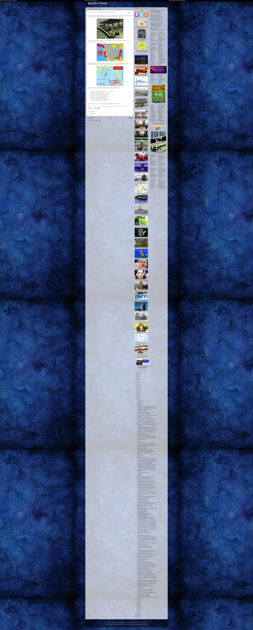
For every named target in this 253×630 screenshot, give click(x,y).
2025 (138, 373)
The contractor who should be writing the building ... (146, 485)
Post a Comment (92, 113)
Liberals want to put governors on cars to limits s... (146, 521)
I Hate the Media (161, 112)
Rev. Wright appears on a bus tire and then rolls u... (146, 466)
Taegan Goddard (161, 107)
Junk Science (160, 161)
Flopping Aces (160, 37)
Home (110, 118)
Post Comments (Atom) (97, 120)
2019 (138, 382)
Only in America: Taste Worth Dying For (144, 416)
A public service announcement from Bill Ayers (145, 517)
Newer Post (90, 118)
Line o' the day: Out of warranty (142, 472)
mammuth (136, 622)
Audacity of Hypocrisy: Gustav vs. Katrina (144, 590)
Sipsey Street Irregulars (162, 170)
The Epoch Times (153, 44)
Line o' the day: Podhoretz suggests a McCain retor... (146, 551)
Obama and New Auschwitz (154, 15)
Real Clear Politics (161, 121)
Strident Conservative (161, 55)
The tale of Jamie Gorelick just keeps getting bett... (146, 436)
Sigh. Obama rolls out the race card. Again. (145, 556)
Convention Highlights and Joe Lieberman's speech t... (147, 580)
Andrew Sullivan (161, 108)
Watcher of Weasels (161, 175)
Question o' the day (140, 475)
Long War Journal (153, 161)
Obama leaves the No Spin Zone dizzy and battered (146, 520)
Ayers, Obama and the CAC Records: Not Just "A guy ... (147, 596)
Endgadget (152, 184)
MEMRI (159, 118)
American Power (153, 169)
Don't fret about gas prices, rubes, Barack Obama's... (146, 481)
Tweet (129, 12)
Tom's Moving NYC (161, 185)
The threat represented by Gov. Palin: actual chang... (146, 563)
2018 (138, 384)
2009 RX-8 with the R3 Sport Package (144, 409)
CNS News (152, 39)
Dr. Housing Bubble (161, 79)
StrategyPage (152, 162)
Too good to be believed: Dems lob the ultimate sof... (146, 566)
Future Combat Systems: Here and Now (144, 532)
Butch (138, 533)
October (139, 403)
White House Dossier (153, 83)
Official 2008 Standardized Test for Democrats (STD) (146, 461)
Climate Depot (160, 156)
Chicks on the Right (161, 33)
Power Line (152, 59)
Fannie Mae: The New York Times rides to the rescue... (147, 460)
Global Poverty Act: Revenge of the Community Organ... (147, 437)
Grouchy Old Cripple (153, 112)
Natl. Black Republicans (162, 169)
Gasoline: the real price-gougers (143, 500)
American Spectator (153, 34)
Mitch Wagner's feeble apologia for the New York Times (147, 529)
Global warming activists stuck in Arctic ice (144, 572)
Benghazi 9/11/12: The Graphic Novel (156, 19)
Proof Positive (152, 117)
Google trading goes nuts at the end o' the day (145, 412)
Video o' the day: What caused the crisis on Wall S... (146, 430)
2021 (138, 379)
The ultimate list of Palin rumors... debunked (145, 545)
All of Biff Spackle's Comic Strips (142, 365)
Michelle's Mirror (153, 116)
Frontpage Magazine (153, 48)
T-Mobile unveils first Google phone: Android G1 (145, 451)
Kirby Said (160, 43)
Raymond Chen (152, 181)
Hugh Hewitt (152, 53)
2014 (138, 390)
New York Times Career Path (142, 530)
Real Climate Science (161, 163)
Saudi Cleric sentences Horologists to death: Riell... (146, 478)
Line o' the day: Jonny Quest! (142, 499)
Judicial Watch (152, 78)
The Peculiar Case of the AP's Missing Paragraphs (146, 469)
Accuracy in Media (161, 106)
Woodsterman (152, 121)
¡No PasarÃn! (152, 170)
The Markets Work (161, 59)
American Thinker (153, 35)
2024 (138, 375)
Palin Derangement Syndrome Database (144, 463)
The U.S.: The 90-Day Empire (155, 18)
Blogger (144, 622)
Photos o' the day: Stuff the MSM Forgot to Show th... (146, 443)
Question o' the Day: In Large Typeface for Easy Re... (146, 422)
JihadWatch (160, 113)
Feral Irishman (152, 111)
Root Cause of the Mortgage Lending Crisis (145, 476)
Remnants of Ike (140, 494)
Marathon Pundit (161, 168)
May (138, 603)
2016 (138, 387)
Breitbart (151, 38)
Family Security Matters (154, 175)
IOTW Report (160, 40)
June (138, 601)
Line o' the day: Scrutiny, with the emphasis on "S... (146, 488)
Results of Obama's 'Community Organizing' (8, 0)
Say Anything (160, 54)
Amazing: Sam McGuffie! (141, 506)
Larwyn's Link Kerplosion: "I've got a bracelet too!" (146, 424)
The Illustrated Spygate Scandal (90, 0)
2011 (138, 394)
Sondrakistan (160, 173)
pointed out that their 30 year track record (105, 87)
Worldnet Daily (160, 63)
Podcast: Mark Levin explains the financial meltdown (146, 464)
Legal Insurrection (161, 44)
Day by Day (152, 108)
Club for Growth (161, 78)
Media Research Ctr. (161, 116)
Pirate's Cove (160, 50)
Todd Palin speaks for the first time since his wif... (146, 557)
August (139, 598)
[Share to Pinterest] (99, 108)
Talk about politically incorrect (142, 515)
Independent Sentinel (161, 39)
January (139, 609)
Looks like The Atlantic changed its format (144, 547)
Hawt (138, 548)
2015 (138, 388)
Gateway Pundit (152, 49)
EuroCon (151, 45)
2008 (138, 399)
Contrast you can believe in (142, 457)
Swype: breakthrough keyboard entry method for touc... (147, 524)
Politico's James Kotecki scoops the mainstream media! (147, 508)
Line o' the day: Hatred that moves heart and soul (146, 538)
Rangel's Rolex (140, 470)
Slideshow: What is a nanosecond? (143, 535)
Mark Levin (152, 55)
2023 (138, 376)
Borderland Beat (153, 156)
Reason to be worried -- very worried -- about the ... (146, 419)
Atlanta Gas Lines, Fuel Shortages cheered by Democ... (147, 445)
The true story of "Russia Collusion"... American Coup (142, 39)
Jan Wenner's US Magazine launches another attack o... (147, 577)
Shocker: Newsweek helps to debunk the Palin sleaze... (147, 526)
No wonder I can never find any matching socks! (145, 589)
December (139, 400)
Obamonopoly (139, 473)
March (139, 606)
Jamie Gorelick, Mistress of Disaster (143, 490)
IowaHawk (152, 113)
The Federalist (152, 60)
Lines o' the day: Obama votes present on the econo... (146, 467)
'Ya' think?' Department (141, 442)
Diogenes (151, 107)
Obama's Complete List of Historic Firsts (156, 22)
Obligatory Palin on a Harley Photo (143, 568)
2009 (138, 397)
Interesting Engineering (154, 185)
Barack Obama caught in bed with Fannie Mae (145, 484)
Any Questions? (140, 455)
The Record (152, 163)
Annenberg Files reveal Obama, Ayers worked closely (146, 592)
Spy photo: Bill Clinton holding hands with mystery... (146, 427)
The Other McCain (161, 60)
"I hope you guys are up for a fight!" (143, 514)
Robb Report (152, 186)
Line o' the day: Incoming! (141, 448)
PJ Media (151, 58)
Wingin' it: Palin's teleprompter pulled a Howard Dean (146, 565)
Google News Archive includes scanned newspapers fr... (147, 527)
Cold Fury (152, 173)
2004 (138, 615)
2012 (138, 393)
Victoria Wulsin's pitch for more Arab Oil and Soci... (146, 574)
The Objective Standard (162, 58)
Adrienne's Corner (153, 168)
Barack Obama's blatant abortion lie (143, 434)
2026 (138, 372)
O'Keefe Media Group (153, 79)
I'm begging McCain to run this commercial (144, 586)
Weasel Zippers (152, 64)
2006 (138, 612)
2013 (138, 391)
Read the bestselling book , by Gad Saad (141, 51)
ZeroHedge (160, 83)
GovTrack (152, 77)
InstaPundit (152, 54)
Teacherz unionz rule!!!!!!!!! (142, 509)
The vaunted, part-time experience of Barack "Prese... (146, 550)
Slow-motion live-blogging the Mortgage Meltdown (146, 407)
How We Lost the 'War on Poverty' (155, 25)
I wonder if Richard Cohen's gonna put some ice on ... (146, 406)
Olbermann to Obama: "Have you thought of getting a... (147, 523)
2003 (138, 617)
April (138, 604)
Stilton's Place (152, 118)
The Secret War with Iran (141, 541)
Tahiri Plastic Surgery (161, 186)
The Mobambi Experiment (142, 512)
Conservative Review (153, 40)
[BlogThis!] (96, 108)
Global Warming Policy (162, 157)
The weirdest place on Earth (142, 544)
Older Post (129, 118)
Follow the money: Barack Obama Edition (144, 452)
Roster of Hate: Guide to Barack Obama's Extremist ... (146, 539)
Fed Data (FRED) (161, 80)
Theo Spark (160, 174)
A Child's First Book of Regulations (155, 26)
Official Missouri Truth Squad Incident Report (145, 421)
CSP (151, 158)
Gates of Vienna (161, 38)
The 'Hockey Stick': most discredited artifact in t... (145, 431)
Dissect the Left (152, 174)
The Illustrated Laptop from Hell (155, 12)
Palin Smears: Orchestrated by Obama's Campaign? (146, 458)
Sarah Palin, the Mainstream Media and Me (145, 571)
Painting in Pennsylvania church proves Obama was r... (147, 542)
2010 (138, 396)
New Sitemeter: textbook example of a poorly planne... (147, 493)
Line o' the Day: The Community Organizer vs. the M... (146, 575)
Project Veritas (152, 80)
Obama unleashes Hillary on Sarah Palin (144, 505)
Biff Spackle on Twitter (162, 181)
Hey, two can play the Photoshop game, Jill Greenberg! (147, 482)
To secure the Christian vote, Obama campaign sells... (146, 487)
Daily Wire (160, 35)
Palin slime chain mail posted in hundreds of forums (146, 583)
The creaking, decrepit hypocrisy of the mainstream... (146, 503)
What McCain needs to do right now (143, 413)
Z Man (159, 64)
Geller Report (152, 50)
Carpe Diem (160, 77)
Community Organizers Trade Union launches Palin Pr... (147, 554)
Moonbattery (160, 48)
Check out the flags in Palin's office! (143, 595)
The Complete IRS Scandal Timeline (156, 24)
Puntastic (139, 454)
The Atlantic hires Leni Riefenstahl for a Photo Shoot (146, 496)
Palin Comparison (140, 587)
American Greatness (153, 33)
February (139, 607)
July (138, 600)
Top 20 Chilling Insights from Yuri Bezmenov (177, 0)
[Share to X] (97, 108)
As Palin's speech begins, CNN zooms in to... (145, 569)
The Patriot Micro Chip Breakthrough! (144, 479)
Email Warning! (140, 425)
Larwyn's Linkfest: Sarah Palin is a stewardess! (145, 502)
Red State (160, 53)
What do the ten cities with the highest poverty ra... (146, 518)
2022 (138, 378)
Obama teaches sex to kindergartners (144, 497)
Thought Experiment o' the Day (142, 446)
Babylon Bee (152, 106)
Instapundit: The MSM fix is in (142, 410)
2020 (138, 381)
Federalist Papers (161, 111)
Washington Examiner (153, 63)
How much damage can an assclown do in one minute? (147, 415)
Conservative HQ (161, 34)
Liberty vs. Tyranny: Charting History (156, 14)
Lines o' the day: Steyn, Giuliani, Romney (144, 562)
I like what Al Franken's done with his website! (145, 418)
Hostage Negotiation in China (142, 439)
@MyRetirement (161, 184)
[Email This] (94, 108)
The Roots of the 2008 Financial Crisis (156, 20)
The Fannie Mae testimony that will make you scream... (147, 428)
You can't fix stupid (140, 578)
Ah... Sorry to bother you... (141, 433)
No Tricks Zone (160, 162)
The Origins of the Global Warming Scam (156, 17)
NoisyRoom (160, 49)
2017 (138, 385)
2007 (138, 611)
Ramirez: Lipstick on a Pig (142, 511)
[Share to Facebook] (98, 108)
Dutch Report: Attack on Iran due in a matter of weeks (146, 581)
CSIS (151, 157)
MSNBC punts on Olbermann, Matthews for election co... (147, 536)
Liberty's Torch (160, 45)
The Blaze (152, 37)
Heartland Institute (161, 158)
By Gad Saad (142, 27)
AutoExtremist (152, 180)
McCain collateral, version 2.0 (142, 559)
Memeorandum (160, 117)
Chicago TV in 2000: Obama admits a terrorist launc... (146, 491)
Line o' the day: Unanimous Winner (143, 593)
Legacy (138, 440)
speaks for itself (116, 87)
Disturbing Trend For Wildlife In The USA (144, 584)
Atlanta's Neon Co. (161, 180)
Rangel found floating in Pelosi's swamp (144, 553)
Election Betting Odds (153, 43)
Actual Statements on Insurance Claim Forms (145, 449)
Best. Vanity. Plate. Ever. (141, 560)
